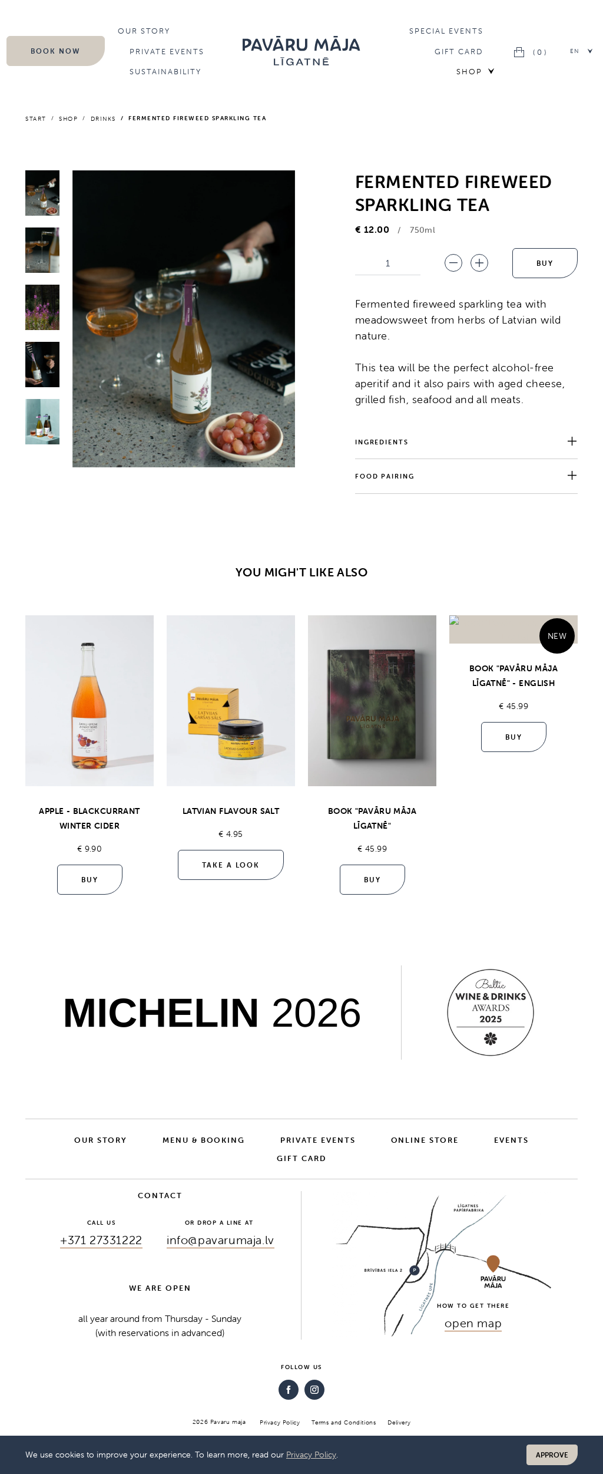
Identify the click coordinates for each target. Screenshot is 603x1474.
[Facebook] (289, 1390)
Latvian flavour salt (231, 811)
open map (473, 1322)
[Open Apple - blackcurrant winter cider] (89, 700)
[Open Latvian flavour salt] (231, 700)
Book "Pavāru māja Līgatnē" (372, 818)
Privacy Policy (311, 1454)
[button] (582, 50)
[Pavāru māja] (301, 50)
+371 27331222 (101, 1239)
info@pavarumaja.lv (220, 1239)
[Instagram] (314, 1390)
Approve (552, 1454)
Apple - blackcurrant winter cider (89, 818)
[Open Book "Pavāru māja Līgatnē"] (372, 700)
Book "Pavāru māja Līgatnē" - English (513, 675)
